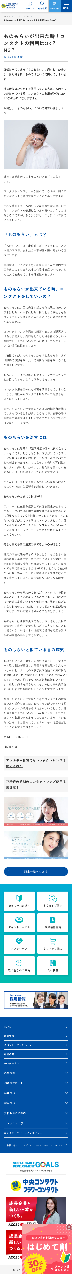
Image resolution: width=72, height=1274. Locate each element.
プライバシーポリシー (36, 1145)
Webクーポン (11, 1063)
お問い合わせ (14, 1145)
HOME (7, 16)
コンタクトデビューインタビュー (23, 1133)
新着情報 (9, 1036)
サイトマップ (60, 1145)
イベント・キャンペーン (18, 1045)
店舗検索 (9, 1054)
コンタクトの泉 (21, 16)
